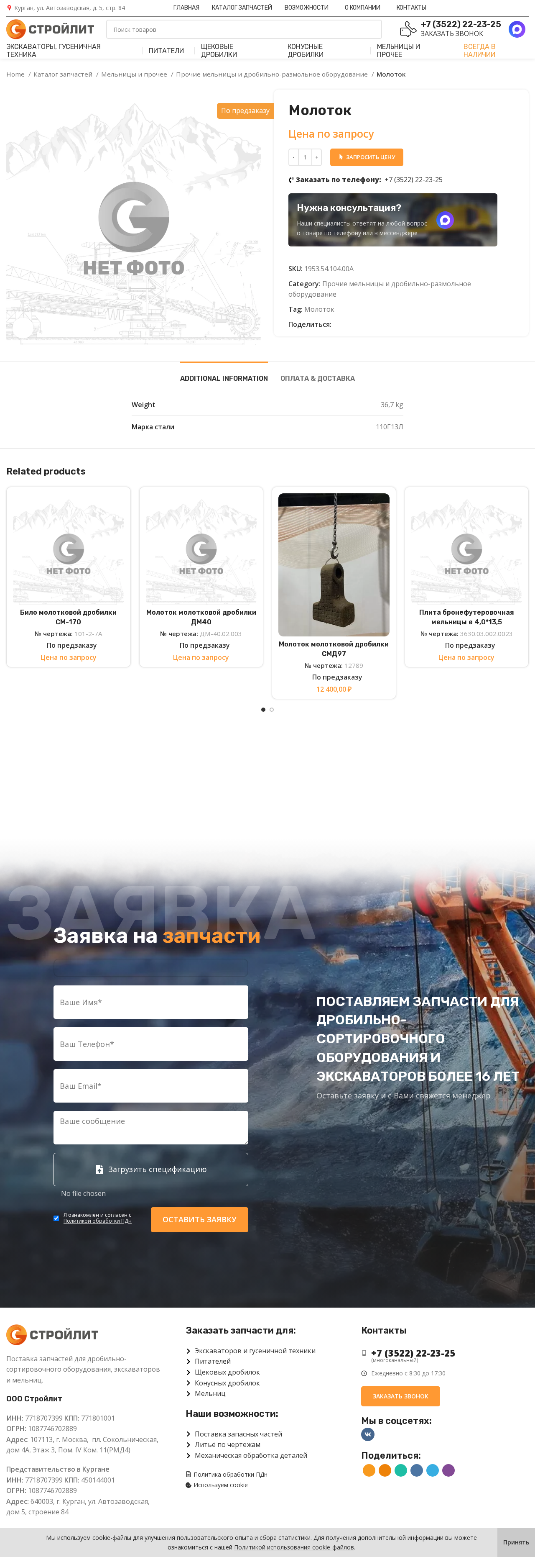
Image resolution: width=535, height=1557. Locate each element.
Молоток (319, 309)
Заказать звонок (452, 33)
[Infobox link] (65, 8)
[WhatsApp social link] (357, 324)
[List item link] (445, 1353)
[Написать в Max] (445, 220)
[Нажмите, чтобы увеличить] (23, 328)
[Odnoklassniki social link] (348, 324)
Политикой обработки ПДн (98, 1220)
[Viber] (386, 324)
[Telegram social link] (377, 324)
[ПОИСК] (372, 29)
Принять (516, 1542)
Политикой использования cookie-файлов (294, 1547)
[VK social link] (367, 324)
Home (16, 74)
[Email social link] (338, 324)
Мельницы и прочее (135, 74)
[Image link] (52, 1334)
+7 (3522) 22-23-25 (369, 179)
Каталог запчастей (63, 74)
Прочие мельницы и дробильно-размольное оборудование (272, 74)
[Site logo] (50, 28)
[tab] (224, 374)
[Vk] (367, 1434)
